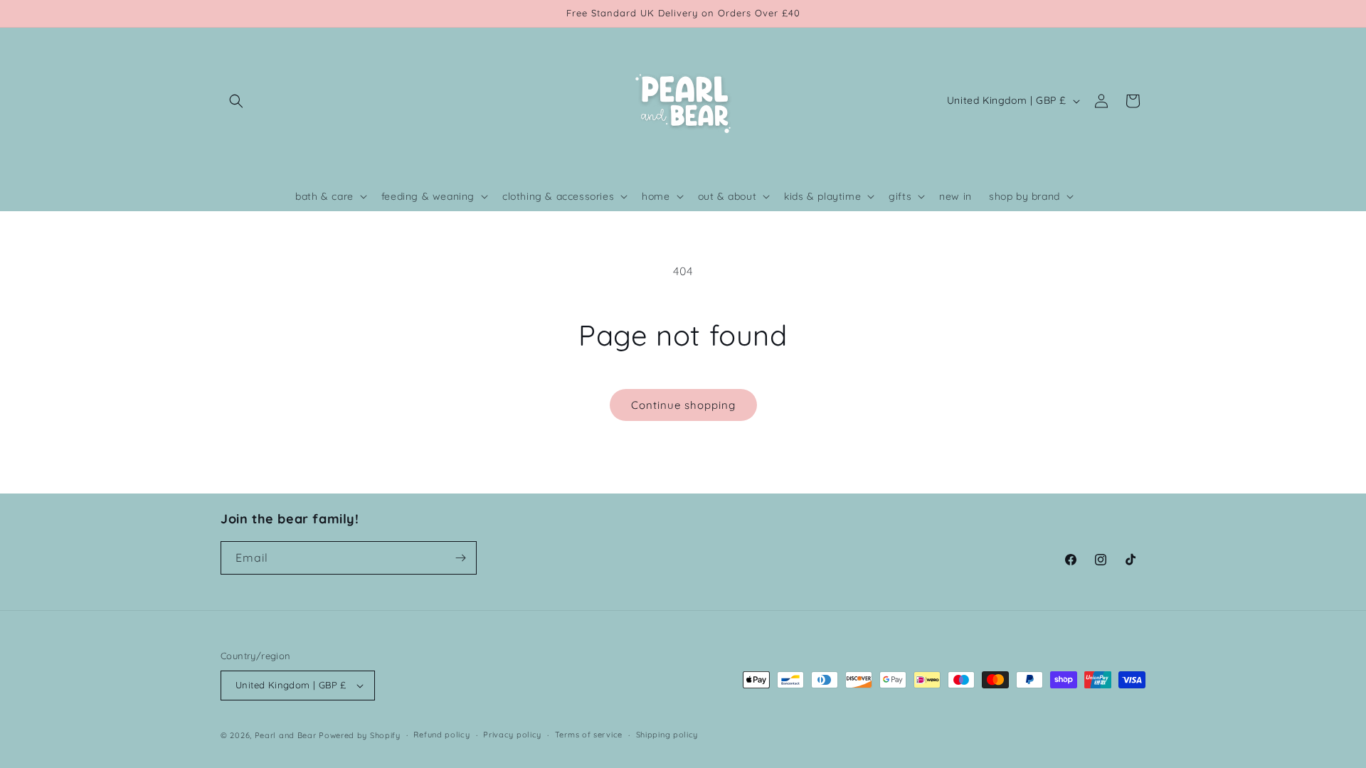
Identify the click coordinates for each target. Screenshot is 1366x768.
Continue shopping (683, 405)
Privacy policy (512, 735)
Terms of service (589, 735)
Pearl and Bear (286, 735)
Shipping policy (667, 735)
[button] (236, 101)
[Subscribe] (460, 558)
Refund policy (441, 735)
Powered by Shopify (360, 735)
